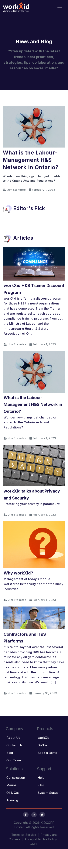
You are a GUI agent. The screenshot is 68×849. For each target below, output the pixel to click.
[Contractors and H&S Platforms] (34, 618)
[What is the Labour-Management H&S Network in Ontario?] (34, 126)
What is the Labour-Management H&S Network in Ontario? (30, 160)
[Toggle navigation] (59, 7)
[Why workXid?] (34, 544)
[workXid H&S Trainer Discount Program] (34, 263)
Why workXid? (18, 573)
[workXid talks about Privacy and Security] (34, 465)
